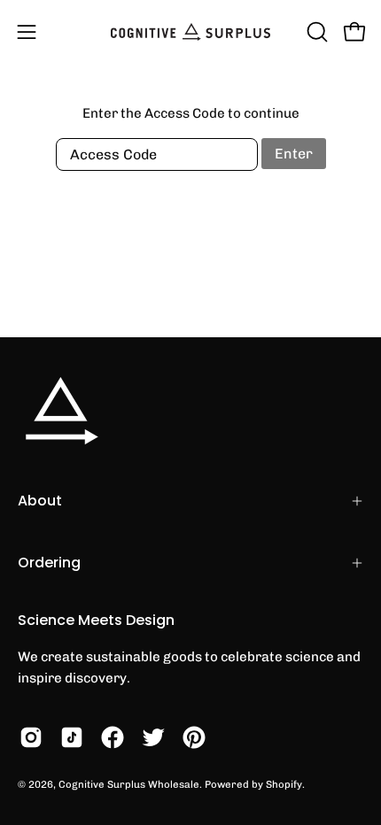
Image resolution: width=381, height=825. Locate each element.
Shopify (284, 784)
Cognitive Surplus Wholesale (128, 784)
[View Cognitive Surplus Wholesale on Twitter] (153, 737)
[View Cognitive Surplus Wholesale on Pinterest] (194, 737)
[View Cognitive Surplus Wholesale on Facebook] (112, 737)
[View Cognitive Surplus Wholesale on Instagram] (31, 737)
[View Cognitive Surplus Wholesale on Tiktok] (71, 737)
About (40, 500)
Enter (294, 153)
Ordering (49, 562)
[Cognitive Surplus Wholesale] (190, 31)
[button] (315, 31)
